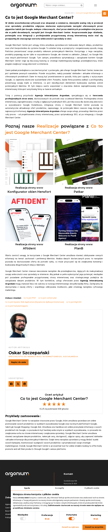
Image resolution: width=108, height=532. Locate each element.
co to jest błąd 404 (73, 302)
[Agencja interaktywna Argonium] (24, 5)
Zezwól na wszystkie (94, 527)
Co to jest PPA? (30, 298)
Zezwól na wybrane (70, 527)
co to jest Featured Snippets (16, 306)
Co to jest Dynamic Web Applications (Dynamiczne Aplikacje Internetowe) (34, 302)
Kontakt (68, 474)
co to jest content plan (47, 298)
